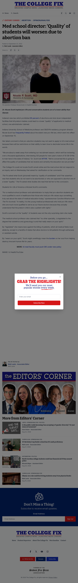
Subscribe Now (39, 303)
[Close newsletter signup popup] (60, 277)
